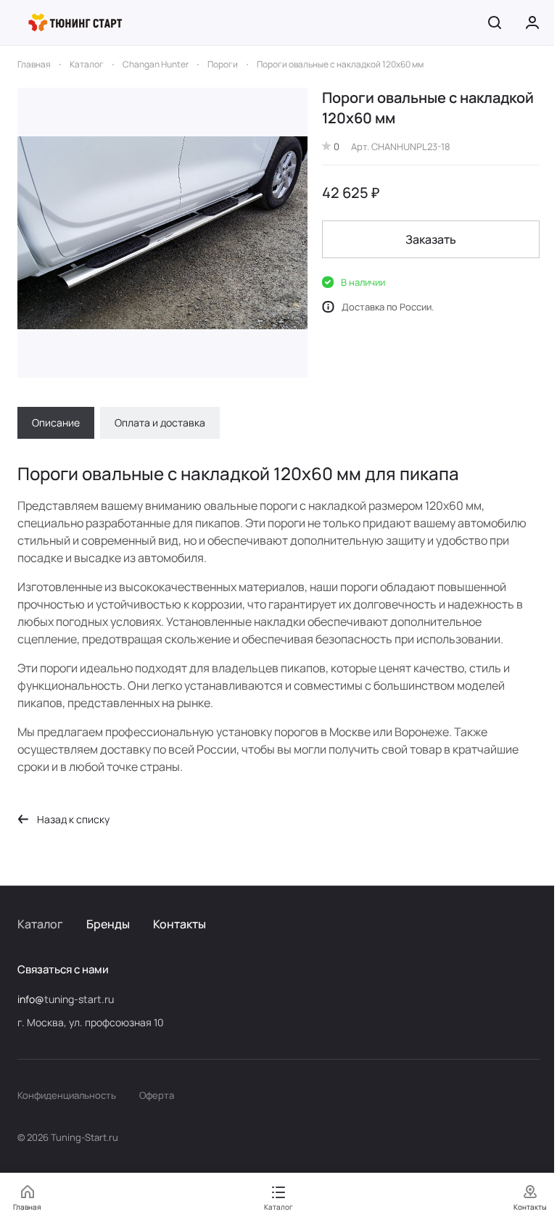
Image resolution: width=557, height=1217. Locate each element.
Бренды (108, 924)
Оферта (156, 1095)
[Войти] (532, 22)
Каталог (40, 924)
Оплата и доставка (160, 422)
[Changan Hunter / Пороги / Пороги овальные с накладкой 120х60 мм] (162, 233)
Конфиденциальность (66, 1095)
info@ (30, 999)
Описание (56, 422)
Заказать (430, 239)
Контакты (179, 924)
